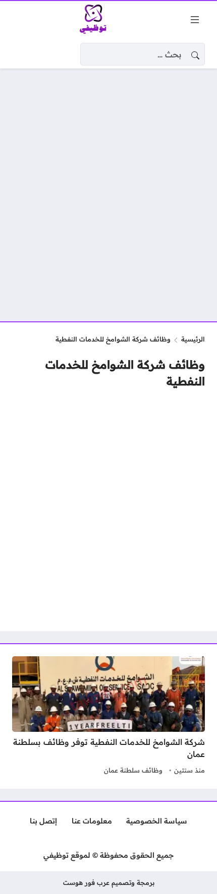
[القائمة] (195, 20)
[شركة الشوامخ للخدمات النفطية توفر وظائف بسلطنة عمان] (108, 716)
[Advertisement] (108, 189)
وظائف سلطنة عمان (133, 770)
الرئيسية (193, 339)
